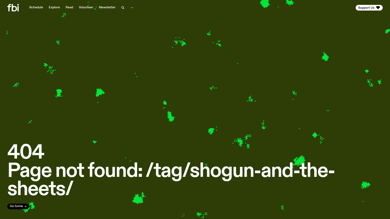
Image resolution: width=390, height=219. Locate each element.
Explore (54, 7)
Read (69, 7)
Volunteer (86, 7)
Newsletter (107, 7)
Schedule (36, 7)
